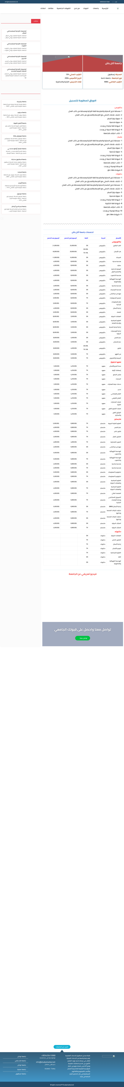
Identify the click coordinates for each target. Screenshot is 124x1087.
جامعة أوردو (22, 183)
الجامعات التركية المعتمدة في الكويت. (16, 45)
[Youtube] (104, 1067)
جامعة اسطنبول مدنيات (18, 159)
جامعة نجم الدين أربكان (19, 206)
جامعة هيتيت (22, 172)
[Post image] (62, 691)
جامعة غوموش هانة (19, 136)
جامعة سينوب (21, 112)
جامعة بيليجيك (21, 101)
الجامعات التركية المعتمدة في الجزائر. (16, 32)
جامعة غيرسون (21, 193)
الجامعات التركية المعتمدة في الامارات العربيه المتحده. (16, 70)
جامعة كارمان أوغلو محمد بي (16, 148)
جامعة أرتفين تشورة (20, 123)
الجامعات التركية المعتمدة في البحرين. (16, 57)
